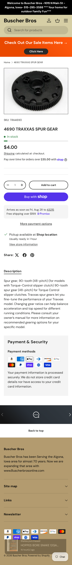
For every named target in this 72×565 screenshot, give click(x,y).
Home (7, 62)
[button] (57, 20)
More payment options (36, 224)
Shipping (9, 153)
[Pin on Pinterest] (32, 255)
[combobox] (36, 30)
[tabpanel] (36, 304)
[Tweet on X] (17, 255)
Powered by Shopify (39, 555)
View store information (23, 244)
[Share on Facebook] (24, 255)
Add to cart (48, 185)
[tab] (13, 271)
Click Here (36, 51)
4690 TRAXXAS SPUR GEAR (28, 62)
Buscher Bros (20, 555)
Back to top (36, 430)
